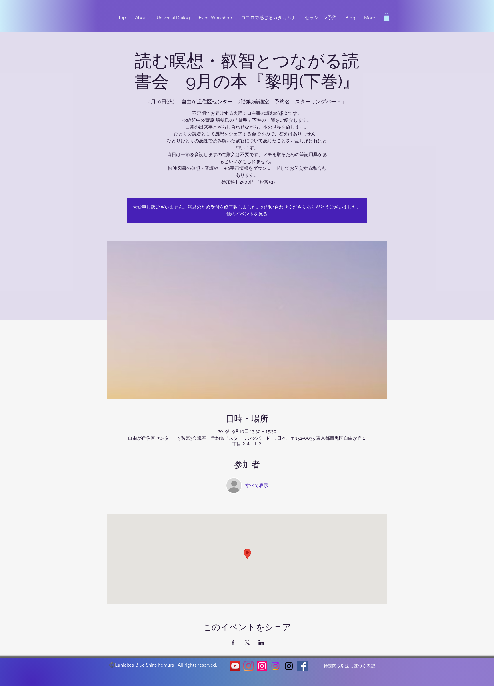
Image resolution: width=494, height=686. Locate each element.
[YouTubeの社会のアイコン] (235, 666)
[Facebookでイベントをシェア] (233, 642)
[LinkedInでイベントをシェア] (261, 642)
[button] (386, 17)
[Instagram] (248, 666)
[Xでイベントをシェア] (247, 642)
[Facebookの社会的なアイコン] (302, 666)
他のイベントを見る (247, 214)
